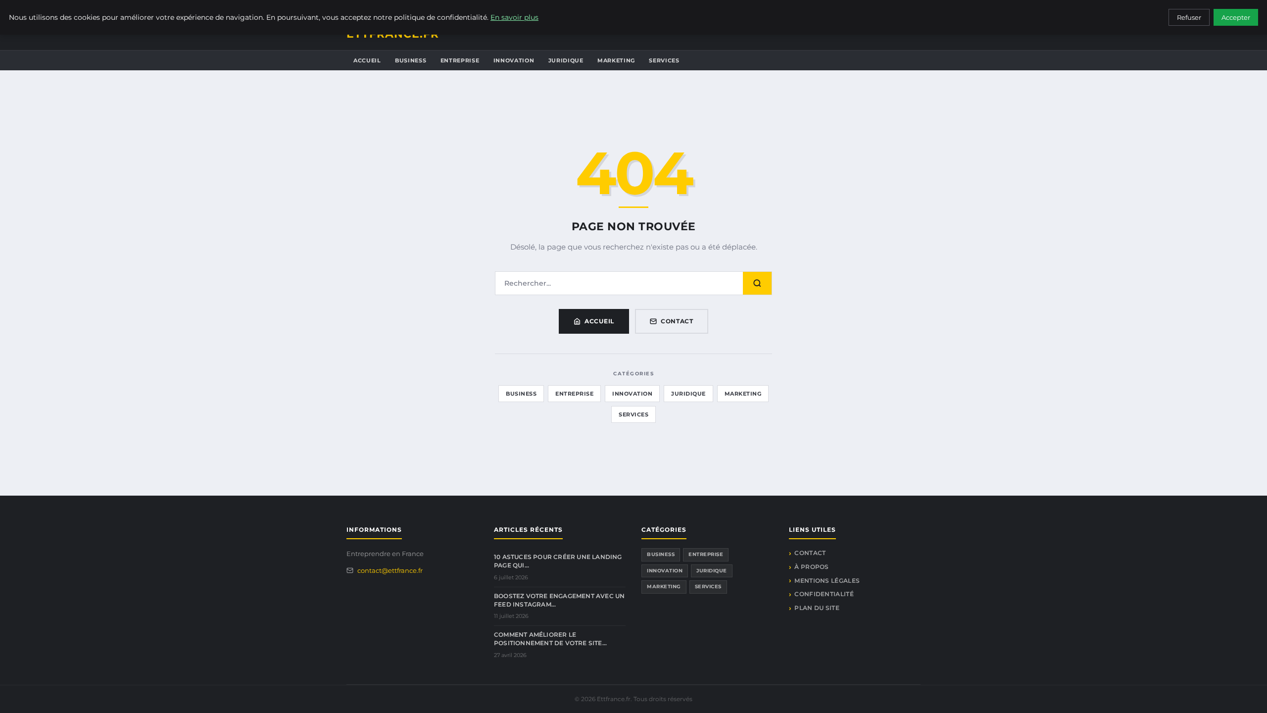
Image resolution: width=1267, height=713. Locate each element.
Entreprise (460, 60)
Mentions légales (827, 580)
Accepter (1235, 17)
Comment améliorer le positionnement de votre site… (550, 639)
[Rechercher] (757, 283)
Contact (677, 321)
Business (411, 60)
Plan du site (816, 607)
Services (664, 60)
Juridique (566, 60)
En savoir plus (514, 17)
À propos (811, 566)
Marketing (616, 60)
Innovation (514, 60)
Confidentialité (824, 594)
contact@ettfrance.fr (390, 570)
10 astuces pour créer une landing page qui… (558, 561)
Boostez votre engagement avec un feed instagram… (559, 600)
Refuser (1189, 17)
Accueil (367, 60)
